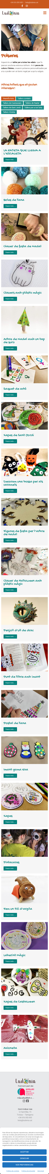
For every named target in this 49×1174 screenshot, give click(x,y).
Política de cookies (12, 1171)
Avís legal (40, 1171)
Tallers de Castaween (12, 103)
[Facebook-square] (27, 1100)
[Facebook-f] (22, 6)
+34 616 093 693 (16, 2)
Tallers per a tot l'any (33, 107)
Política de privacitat (28, 1171)
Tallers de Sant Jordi (12, 107)
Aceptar (24, 1152)
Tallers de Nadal (32, 103)
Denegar (24, 1158)
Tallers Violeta (9, 112)
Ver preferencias (24, 1165)
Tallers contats (24, 98)
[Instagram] (27, 6)
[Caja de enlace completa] (24, 141)
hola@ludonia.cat (32, 2)
